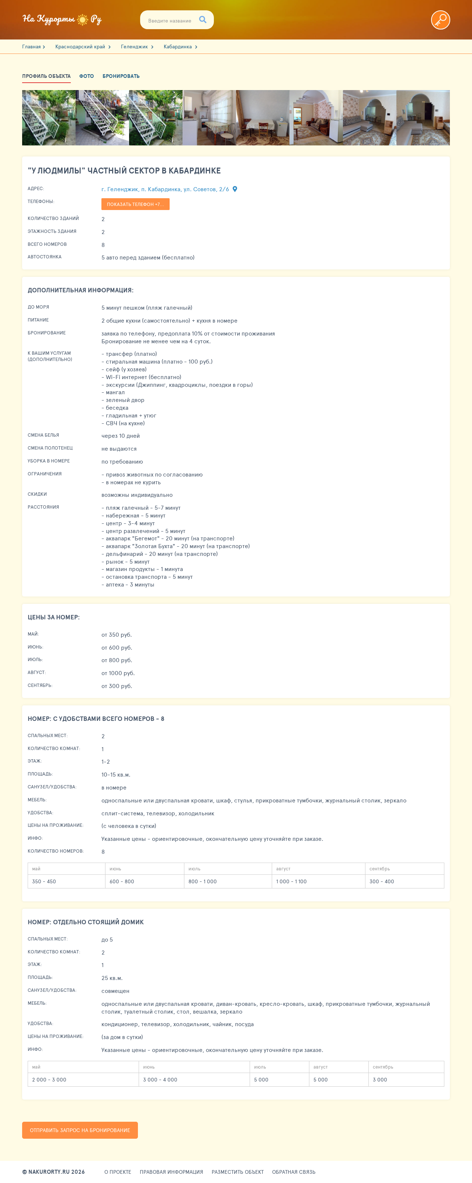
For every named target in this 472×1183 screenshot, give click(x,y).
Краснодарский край (81, 46)
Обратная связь (294, 1172)
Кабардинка (178, 46)
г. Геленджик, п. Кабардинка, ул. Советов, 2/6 (165, 189)
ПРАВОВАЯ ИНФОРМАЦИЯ (171, 1172)
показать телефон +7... (135, 204)
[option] (49, 117)
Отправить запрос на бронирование (80, 1130)
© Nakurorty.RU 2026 (53, 1172)
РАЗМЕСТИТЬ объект (238, 1172)
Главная (31, 46)
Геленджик (135, 46)
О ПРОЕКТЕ (117, 1172)
